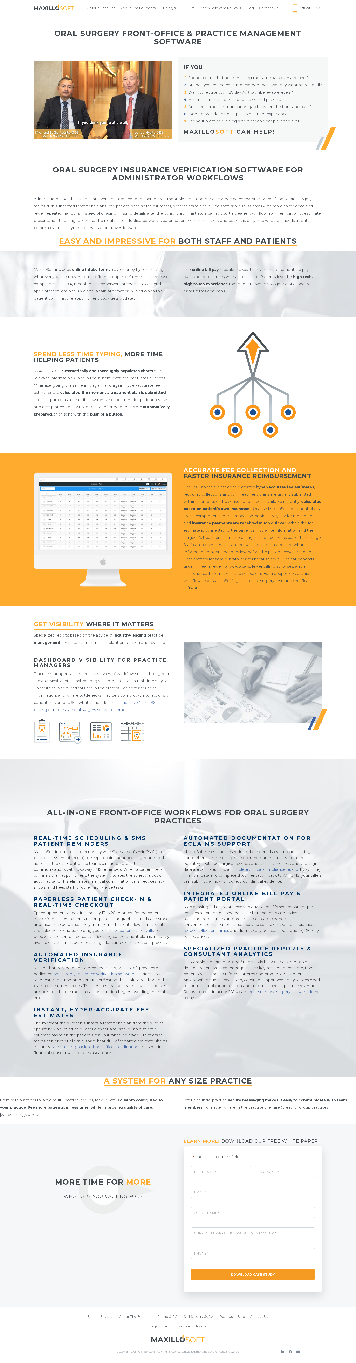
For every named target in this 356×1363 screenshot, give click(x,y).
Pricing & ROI (168, 1317)
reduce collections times (206, 930)
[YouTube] (298, 1352)
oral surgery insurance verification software (94, 974)
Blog (241, 1317)
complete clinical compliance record (264, 869)
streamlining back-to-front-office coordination (95, 1047)
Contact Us (259, 1317)
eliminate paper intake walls (127, 930)
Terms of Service (176, 1326)
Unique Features (101, 1317)
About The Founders (135, 1317)
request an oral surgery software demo (89, 710)
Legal (154, 1326)
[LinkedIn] (283, 1352)
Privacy (200, 1326)
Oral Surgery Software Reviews (208, 1317)
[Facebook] (290, 1352)
